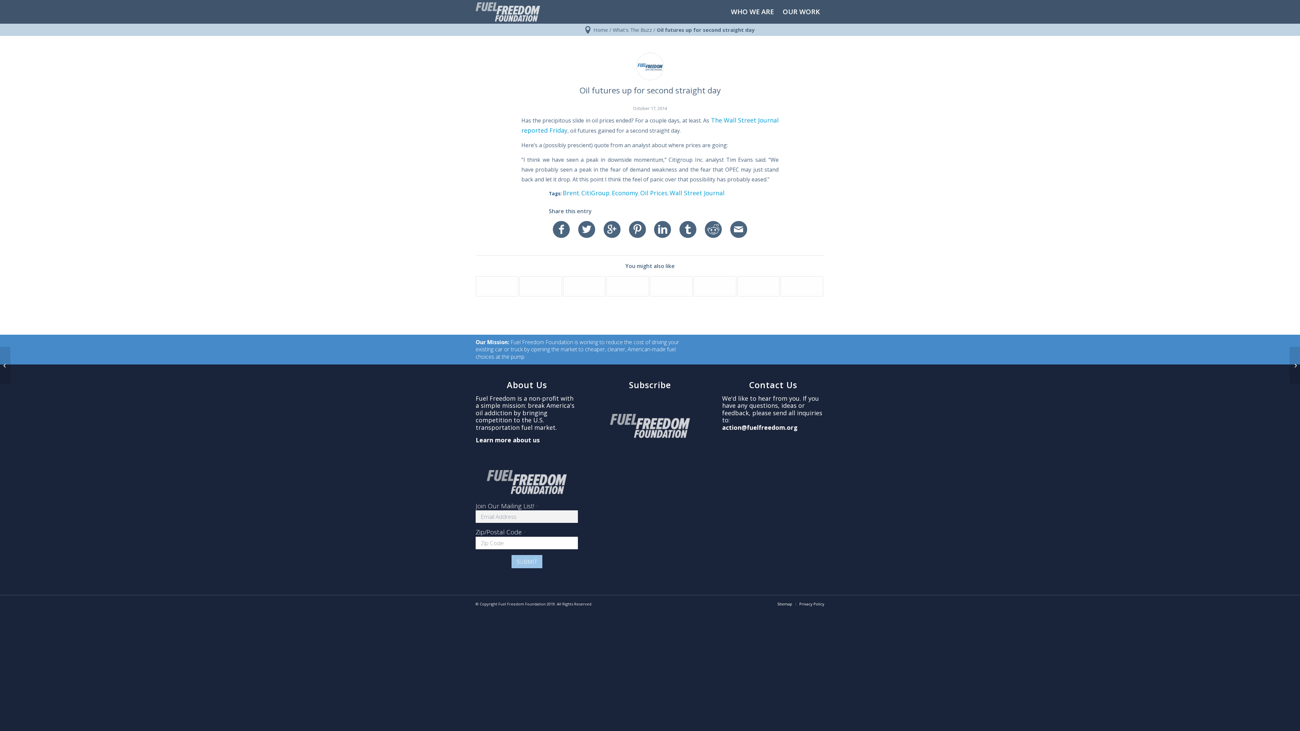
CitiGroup (595, 193)
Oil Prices (654, 193)
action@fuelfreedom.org (760, 427)
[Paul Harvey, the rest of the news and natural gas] (627, 286)
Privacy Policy (811, 603)
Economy (625, 193)
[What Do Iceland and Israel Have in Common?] (584, 286)
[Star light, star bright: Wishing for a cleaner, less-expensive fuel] (715, 286)
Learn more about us (508, 440)
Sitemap (784, 603)
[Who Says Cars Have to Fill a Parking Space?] (497, 286)
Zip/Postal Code (501, 532)
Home (600, 29)
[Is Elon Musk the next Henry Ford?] (758, 286)
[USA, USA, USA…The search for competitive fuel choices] (671, 286)
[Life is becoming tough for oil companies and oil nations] (5, 365)
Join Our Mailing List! (507, 506)
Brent (571, 193)
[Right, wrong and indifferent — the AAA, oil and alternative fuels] (802, 286)
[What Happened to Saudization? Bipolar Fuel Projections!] (540, 286)
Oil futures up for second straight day (650, 90)
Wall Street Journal (697, 193)
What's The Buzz (632, 29)
